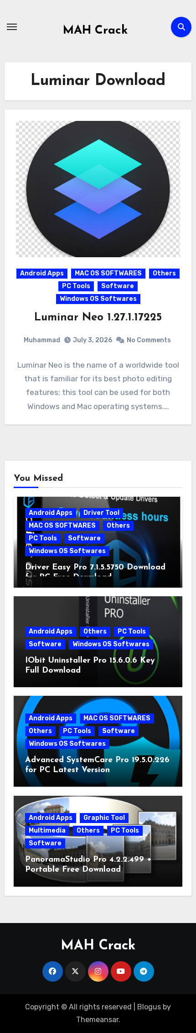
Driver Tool (101, 513)
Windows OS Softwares (98, 299)
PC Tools (76, 286)
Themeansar (97, 1019)
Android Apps (42, 273)
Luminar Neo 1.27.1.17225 (98, 317)
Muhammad (42, 340)
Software (117, 286)
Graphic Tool (104, 818)
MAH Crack (95, 31)
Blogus (149, 1007)
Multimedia (47, 830)
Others (164, 273)
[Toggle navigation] (12, 26)
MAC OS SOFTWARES (108, 273)
